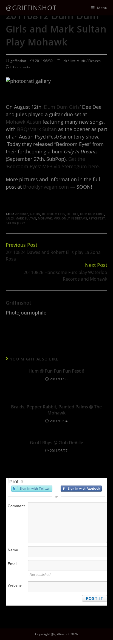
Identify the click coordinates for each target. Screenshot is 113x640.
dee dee (72, 214)
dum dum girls (92, 214)
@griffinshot (31, 7)
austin (35, 214)
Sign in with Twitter (31, 489)
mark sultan (25, 218)
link (64, 60)
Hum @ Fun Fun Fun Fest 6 (56, 371)
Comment (16, 506)
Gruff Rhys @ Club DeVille (56, 443)
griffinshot (18, 60)
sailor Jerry (15, 223)
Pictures (94, 60)
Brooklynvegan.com (46, 186)
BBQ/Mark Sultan (37, 129)
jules (10, 218)
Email (12, 564)
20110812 (21, 214)
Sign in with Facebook (81, 489)
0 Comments (20, 67)
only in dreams (74, 218)
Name (13, 550)
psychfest (97, 218)
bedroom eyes (53, 214)
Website (15, 585)
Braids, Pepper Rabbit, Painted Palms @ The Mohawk (56, 410)
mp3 (56, 218)
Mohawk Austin (23, 121)
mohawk (45, 218)
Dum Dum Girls (62, 107)
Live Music (78, 60)
